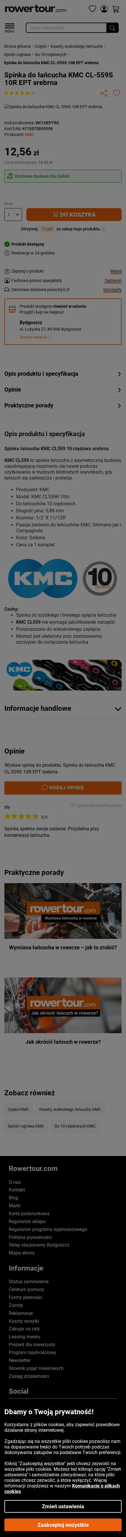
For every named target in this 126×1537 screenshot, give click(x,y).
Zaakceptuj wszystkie (63, 1525)
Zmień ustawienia (63, 1506)
